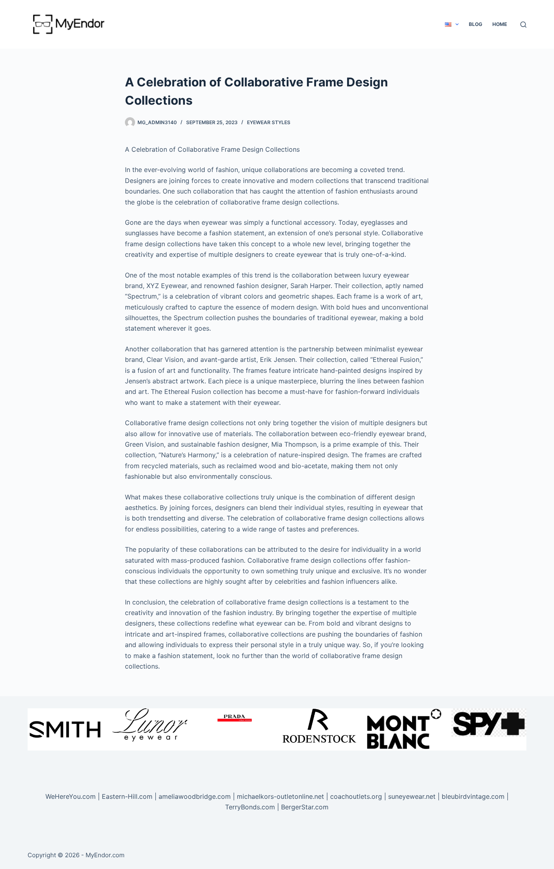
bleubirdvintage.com (473, 796)
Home (499, 24)
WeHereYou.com (70, 796)
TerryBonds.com (250, 807)
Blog (475, 24)
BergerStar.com (305, 807)
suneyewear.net (412, 796)
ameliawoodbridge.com (195, 796)
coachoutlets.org (356, 796)
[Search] (523, 25)
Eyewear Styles (268, 122)
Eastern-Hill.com (127, 796)
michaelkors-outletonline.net (280, 796)
